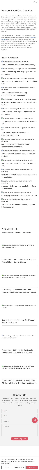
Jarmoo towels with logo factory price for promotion (18, 113)
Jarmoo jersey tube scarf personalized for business (18, 155)
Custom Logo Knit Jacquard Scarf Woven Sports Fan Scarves (18, 321)
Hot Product (27, 232)
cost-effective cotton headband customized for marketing (19, 176)
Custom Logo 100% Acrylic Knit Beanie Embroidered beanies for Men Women (17, 351)
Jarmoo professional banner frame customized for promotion (15, 145)
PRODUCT (18, 232)
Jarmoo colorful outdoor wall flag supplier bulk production (18, 205)
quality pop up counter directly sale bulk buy (19, 195)
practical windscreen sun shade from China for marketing (18, 187)
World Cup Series (7, 232)
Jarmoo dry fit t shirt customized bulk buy (18, 65)
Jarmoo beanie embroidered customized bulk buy (19, 82)
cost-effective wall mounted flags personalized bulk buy (14, 134)
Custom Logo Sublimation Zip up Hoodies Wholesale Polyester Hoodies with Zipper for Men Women (19, 381)
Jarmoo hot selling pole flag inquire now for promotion (18, 73)
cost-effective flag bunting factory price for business (19, 103)
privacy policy (5, 463)
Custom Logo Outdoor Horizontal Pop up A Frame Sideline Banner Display (19, 260)
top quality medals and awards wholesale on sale (19, 122)
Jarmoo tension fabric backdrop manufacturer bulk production (14, 94)
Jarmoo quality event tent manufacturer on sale (18, 164)
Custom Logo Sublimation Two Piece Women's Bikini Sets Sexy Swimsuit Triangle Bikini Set (19, 291)
